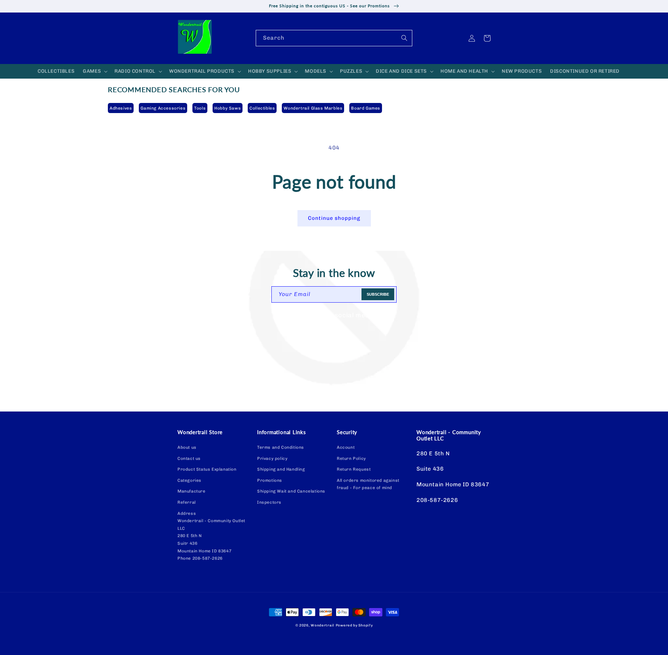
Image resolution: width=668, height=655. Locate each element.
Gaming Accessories (163, 108)
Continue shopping (334, 218)
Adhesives (121, 108)
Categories (189, 480)
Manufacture (191, 491)
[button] (94, 71)
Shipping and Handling (281, 469)
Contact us (189, 458)
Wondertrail (322, 625)
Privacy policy (272, 458)
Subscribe (378, 294)
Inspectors (269, 502)
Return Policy (351, 458)
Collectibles (262, 108)
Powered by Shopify (354, 625)
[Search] (404, 38)
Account (346, 447)
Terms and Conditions (280, 447)
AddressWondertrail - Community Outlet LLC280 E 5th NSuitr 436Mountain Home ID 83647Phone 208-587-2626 (211, 536)
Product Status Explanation (207, 469)
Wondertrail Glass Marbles (313, 108)
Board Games (365, 108)
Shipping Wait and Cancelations (291, 491)
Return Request (354, 469)
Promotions (269, 480)
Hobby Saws (227, 108)
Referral (186, 502)
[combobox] (334, 38)
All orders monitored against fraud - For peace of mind (368, 484)
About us (187, 447)
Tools (200, 108)
